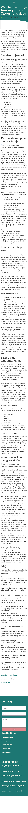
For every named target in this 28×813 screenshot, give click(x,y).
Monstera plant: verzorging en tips (12, 791)
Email (3, 711)
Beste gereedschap (8, 741)
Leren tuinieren (7, 737)
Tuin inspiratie (7, 744)
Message (4, 717)
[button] (14, 2)
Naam (3, 705)
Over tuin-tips (7, 752)
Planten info (6, 748)
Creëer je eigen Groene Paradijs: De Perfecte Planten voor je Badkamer (13, 786)
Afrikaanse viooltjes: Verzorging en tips (14, 781)
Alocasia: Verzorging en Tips (10, 771)
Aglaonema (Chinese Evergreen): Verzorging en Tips (12, 776)
